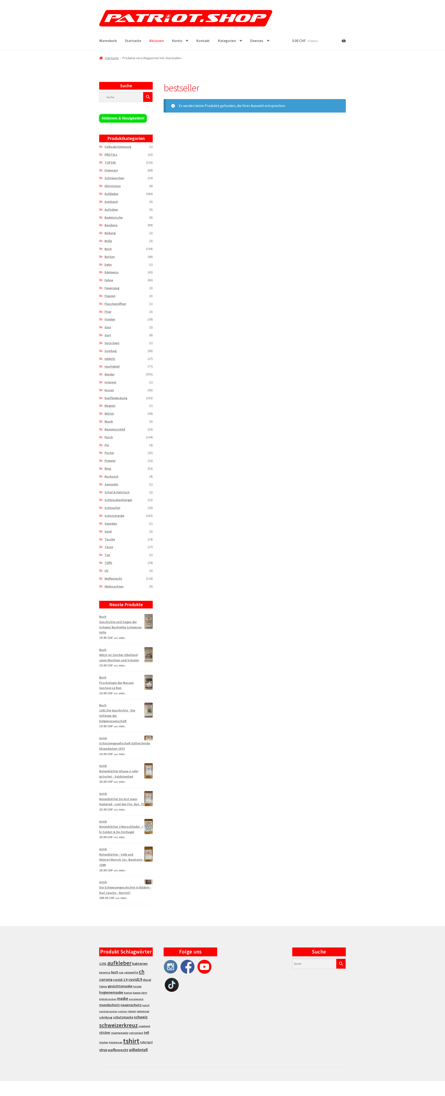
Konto (177, 40)
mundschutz (109, 1004)
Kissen (109, 390)
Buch (108, 249)
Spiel (108, 531)
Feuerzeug (112, 288)
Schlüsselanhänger (118, 500)
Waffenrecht (113, 578)
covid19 (135, 979)
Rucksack (111, 476)
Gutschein (112, 343)
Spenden (111, 523)
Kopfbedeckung (116, 398)
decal (147, 980)
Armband (111, 202)
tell (146, 1032)
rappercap (143, 1011)
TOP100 (110, 162)
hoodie (137, 986)
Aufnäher (111, 209)
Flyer (108, 312)
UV (106, 571)
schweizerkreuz (118, 1025)
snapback (144, 1026)
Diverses (256, 40)
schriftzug (105, 1017)
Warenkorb (108, 40)
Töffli (108, 563)
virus (103, 1049)
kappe (137, 992)
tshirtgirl (146, 1042)
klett (144, 992)
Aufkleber (111, 194)
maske (122, 998)
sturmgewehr (119, 1033)
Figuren (110, 296)
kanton (128, 992)
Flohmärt (111, 170)
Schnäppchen (114, 178)
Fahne (109, 280)
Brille (108, 241)
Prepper (110, 461)
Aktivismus (113, 186)
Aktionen (156, 40)
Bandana (111, 225)
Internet (110, 382)
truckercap (115, 1042)
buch (114, 972)
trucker (103, 1042)
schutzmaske (123, 1017)
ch (141, 971)
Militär (109, 413)
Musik (109, 421)
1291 (103, 963)
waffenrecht (118, 1050)
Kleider (109, 374)
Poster (109, 453)
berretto (104, 972)
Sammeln (111, 484)
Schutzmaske (114, 516)
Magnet (110, 406)
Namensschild (115, 429)
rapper (132, 1011)
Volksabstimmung (118, 147)
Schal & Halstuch (117, 492)
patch (145, 1005)
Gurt (108, 335)
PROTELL (111, 154)
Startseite (133, 40)
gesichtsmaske (120, 986)
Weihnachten (114, 586)
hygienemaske (111, 992)
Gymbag (111, 351)
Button (110, 257)
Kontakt (203, 40)
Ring (108, 468)
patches (122, 1011)
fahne (103, 986)
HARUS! (110, 359)
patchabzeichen (108, 1011)
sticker (104, 1032)
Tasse (109, 547)
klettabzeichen (107, 999)
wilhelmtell (138, 1049)
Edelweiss (112, 272)
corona (105, 979)
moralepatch (136, 999)
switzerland (136, 1033)
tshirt (131, 1041)
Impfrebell (112, 366)
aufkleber (119, 963)
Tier (107, 555)
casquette (131, 972)
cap (121, 972)
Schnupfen (112, 508)
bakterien (140, 963)
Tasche (110, 539)
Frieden (110, 319)
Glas (108, 327)
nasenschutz (131, 1004)
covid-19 (120, 979)
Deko (108, 264)
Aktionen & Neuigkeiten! (123, 118)
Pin (107, 445)
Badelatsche (114, 217)
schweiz (141, 1017)
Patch (109, 437)
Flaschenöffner (115, 304)
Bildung (110, 233)
